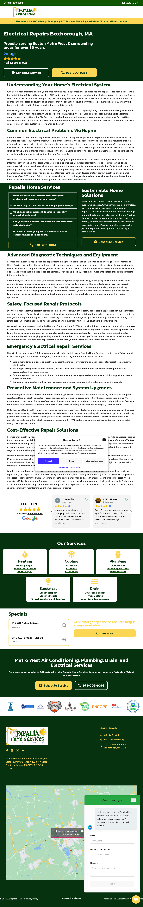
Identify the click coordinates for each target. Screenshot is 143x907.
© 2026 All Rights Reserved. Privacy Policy (19, 898)
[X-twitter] (17, 750)
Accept (48, 460)
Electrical (48, 588)
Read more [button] (60, 523)
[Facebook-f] (7, 750)
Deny (71, 460)
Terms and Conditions (71, 898)
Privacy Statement (77, 467)
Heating (25, 561)
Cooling (71, 561)
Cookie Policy (63, 467)
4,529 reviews (35, 513)
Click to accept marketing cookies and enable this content (71, 833)
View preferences (94, 460)
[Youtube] (23, 750)
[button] (104, 439)
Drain (95, 588)
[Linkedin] (12, 750)
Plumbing (118, 561)
